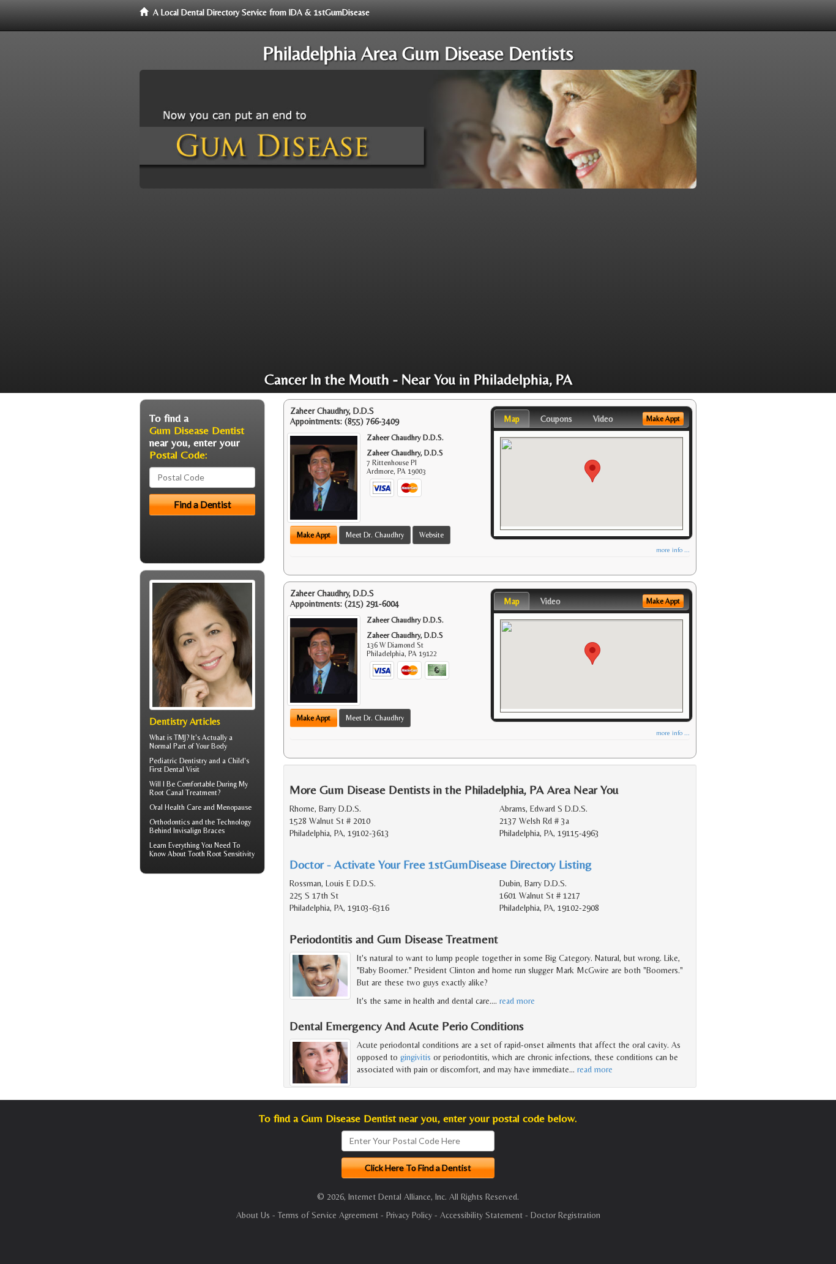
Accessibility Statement (481, 1215)
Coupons (556, 419)
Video (603, 419)
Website (431, 535)
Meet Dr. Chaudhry (375, 535)
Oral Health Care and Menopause (200, 807)
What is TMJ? (169, 737)
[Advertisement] (418, 280)
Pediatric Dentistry (178, 761)
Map (512, 419)
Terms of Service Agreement (328, 1215)
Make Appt (313, 535)
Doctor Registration (565, 1215)
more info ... (673, 550)
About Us (253, 1215)
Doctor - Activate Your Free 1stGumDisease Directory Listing (440, 864)
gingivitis (415, 1057)
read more (517, 1001)
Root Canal (166, 792)
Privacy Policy (409, 1215)
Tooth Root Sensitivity (221, 854)
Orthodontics (169, 822)
